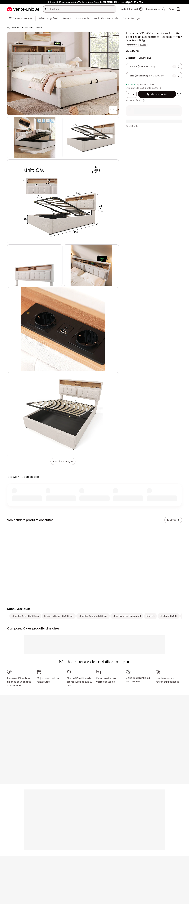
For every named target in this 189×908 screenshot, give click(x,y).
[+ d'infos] (144, 100)
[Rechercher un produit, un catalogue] (46, 9)
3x (137, 100)
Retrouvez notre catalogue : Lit (23, 476)
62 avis (143, 45)
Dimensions (145, 57)
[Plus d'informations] (160, 88)
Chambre (15, 27)
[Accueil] (8, 28)
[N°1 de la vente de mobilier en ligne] (23, 9)
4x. (140, 100)
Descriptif (131, 57)
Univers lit (25, 27)
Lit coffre (38, 27)
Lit (32, 27)
